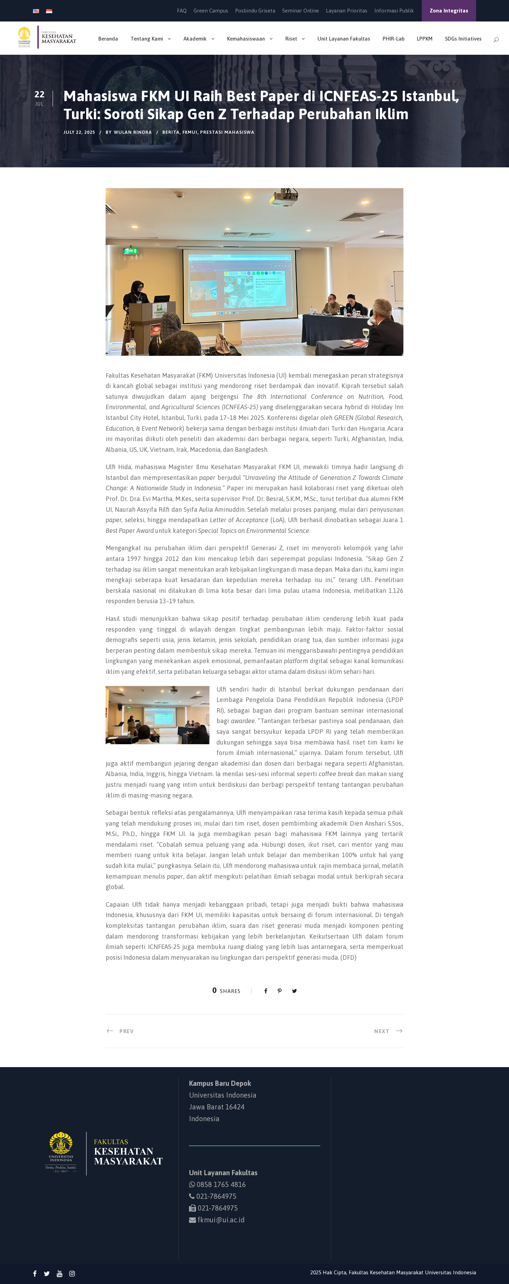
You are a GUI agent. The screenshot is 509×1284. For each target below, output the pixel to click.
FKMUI (189, 132)
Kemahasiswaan (246, 39)
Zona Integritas (449, 11)
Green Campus (211, 11)
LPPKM (424, 39)
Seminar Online (300, 11)
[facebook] (35, 1273)
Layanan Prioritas (346, 11)
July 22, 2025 (79, 132)
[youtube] (59, 1273)
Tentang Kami (147, 39)
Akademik (195, 39)
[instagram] (72, 1273)
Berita (171, 132)
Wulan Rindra (133, 132)
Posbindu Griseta (255, 11)
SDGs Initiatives (463, 39)
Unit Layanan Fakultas (344, 39)
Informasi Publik (394, 11)
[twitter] (47, 1273)
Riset (291, 39)
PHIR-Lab (393, 39)
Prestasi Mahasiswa (227, 132)
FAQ (182, 11)
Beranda (108, 39)
